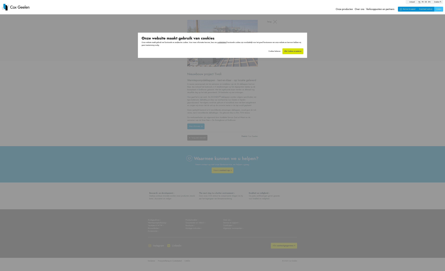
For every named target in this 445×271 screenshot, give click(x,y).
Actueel (412, 2)
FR (423, 2)
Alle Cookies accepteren (293, 51)
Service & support (409, 9)
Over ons (359, 9)
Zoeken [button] (436, 2)
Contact (438, 9)
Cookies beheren (275, 51)
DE (426, 2)
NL (419, 2)
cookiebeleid (221, 42)
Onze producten (344, 9)
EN (429, 2)
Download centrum (425, 9)
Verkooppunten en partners (380, 9)
